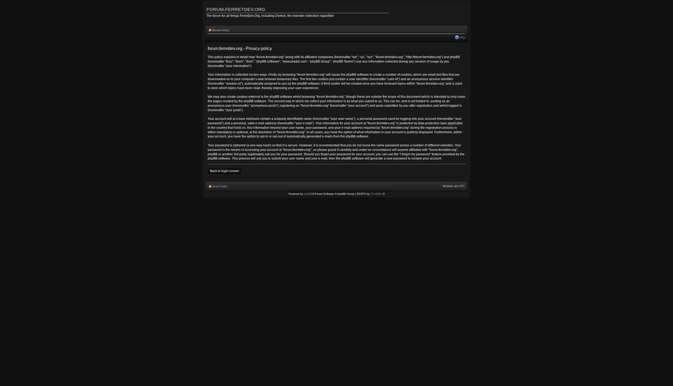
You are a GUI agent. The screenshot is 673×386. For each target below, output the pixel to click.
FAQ (462, 37)
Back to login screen (224, 171)
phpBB (308, 193)
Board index (220, 30)
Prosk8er (376, 193)
